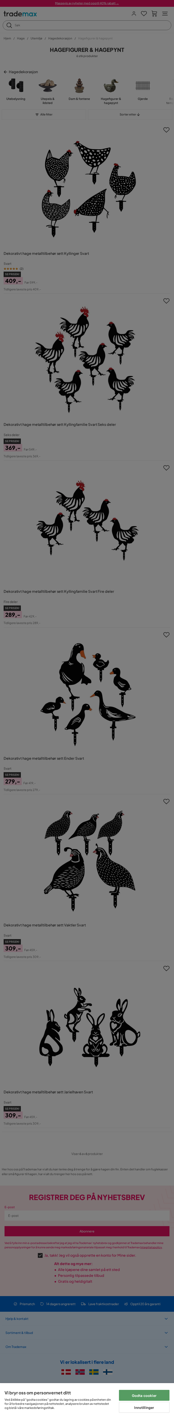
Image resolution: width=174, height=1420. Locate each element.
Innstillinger (144, 1407)
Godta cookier (144, 1395)
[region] (87, 1401)
